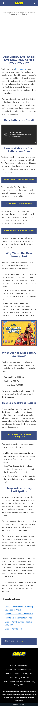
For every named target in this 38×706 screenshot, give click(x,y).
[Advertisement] (19, 35)
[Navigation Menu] (3, 3)
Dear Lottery (20, 69)
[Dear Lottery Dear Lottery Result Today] (19, 3)
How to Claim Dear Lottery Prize (18, 618)
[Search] (35, 3)
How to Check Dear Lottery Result (19, 614)
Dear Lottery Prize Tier (14, 629)
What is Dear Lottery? (19, 665)
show (21, 641)
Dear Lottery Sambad (9, 13)
